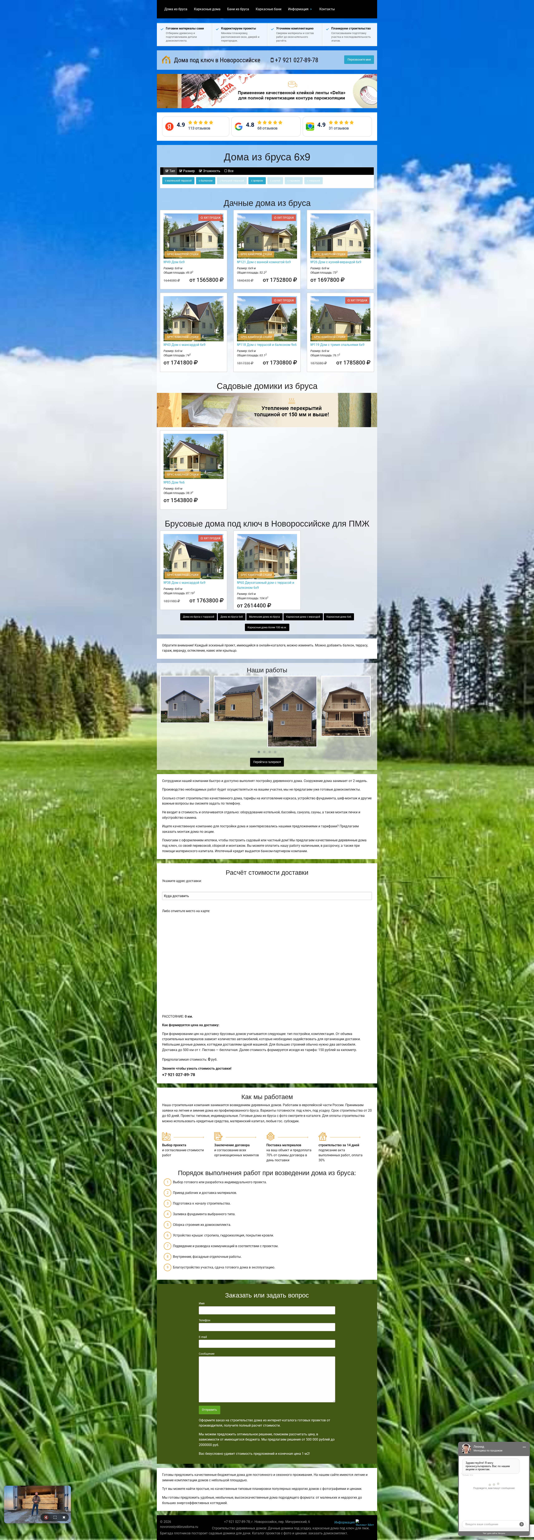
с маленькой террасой (178, 180)
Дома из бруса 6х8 (231, 616)
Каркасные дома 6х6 (338, 616)
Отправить (209, 1410)
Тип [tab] (172, 171)
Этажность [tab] (211, 171)
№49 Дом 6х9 (174, 262)
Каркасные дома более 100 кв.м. (267, 627)
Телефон (204, 1320)
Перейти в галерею (266, 762)
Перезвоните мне (359, 59)
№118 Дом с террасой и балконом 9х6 (267, 345)
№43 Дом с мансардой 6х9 (184, 345)
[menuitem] (176, 9)
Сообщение (206, 1353)
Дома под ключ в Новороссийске (216, 60)
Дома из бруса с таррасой (198, 616)
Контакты (327, 9)
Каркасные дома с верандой (303, 616)
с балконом (206, 180)
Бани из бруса (238, 9)
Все (230, 171)
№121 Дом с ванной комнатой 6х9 (264, 262)
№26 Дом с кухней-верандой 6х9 (335, 262)
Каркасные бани (268, 9)
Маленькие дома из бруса (264, 616)
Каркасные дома (207, 9)
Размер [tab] (188, 171)
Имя (202, 1303)
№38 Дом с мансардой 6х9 (184, 583)
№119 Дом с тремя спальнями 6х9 (337, 345)
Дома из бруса (175, 9)
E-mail (203, 1337)
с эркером (257, 180)
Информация (298, 9)
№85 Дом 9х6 (174, 482)
